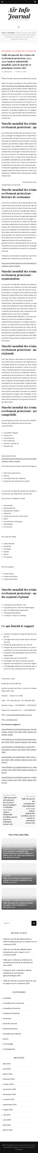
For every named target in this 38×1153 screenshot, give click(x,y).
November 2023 (9, 1094)
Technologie (8, 1044)
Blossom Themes (19, 1147)
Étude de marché (10, 1023)
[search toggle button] (35, 2)
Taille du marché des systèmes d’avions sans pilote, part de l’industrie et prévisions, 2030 (18, 905)
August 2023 (8, 1110)
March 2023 (7, 1130)
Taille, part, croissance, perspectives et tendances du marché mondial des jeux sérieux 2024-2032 (17, 880)
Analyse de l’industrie (11, 1013)
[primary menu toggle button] (19, 27)
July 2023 (6, 1115)
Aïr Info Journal (19, 13)
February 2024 (9, 1079)
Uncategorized (9, 1049)
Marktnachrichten (10, 1029)
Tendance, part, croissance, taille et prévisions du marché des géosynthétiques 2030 (17, 973)
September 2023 (9, 1104)
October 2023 (8, 1099)
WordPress (19, 1149)
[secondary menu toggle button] (2, 2)
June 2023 (7, 1120)
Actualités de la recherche (24, 51)
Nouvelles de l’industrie (12, 1034)
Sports (5, 1039)
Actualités (6, 51)
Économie (7, 1018)
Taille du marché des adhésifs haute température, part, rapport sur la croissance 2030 (17, 952)
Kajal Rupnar (8, 72)
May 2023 (7, 1125)
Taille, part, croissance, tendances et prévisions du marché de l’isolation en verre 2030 (18, 962)
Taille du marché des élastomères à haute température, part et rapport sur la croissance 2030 (19, 942)
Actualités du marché (11, 1008)
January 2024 (8, 1084)
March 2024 (8, 1074)
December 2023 (9, 1089)
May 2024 (7, 1064)
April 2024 (7, 1069)
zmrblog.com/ (12, 720)
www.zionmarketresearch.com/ (19, 715)
